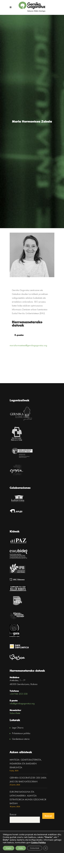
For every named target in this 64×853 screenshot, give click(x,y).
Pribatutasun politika (21, 733)
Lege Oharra (17, 728)
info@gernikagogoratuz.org (22, 703)
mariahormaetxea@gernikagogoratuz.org (28, 345)
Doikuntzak (34, 848)
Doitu (20, 848)
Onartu (8, 848)
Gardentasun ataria (20, 739)
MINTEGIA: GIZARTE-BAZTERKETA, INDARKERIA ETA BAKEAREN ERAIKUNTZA (26, 764)
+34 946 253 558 (19, 694)
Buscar (13, 814)
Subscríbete (15, 713)
